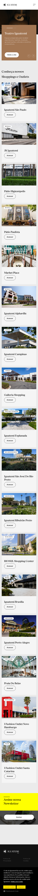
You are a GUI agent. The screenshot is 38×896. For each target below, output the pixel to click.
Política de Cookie (17, 881)
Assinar (19, 817)
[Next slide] (33, 55)
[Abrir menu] (34, 5)
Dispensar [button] (21, 887)
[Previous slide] (28, 55)
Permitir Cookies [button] (9, 887)
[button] (11, 891)
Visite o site (11, 55)
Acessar (10, 115)
